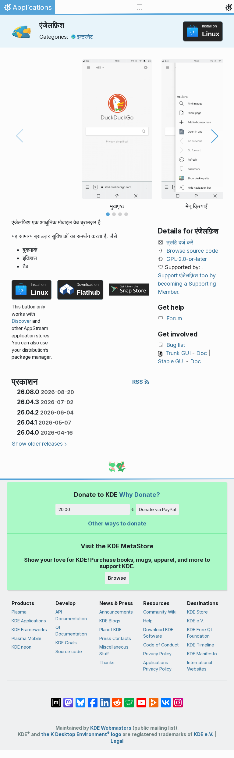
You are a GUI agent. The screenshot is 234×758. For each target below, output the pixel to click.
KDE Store (197, 611)
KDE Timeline (200, 644)
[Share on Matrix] (56, 699)
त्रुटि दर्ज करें (179, 242)
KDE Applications (29, 620)
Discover (21, 321)
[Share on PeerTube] (153, 699)
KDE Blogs (109, 620)
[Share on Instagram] (178, 699)
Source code (68, 651)
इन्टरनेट (85, 37)
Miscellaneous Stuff (114, 650)
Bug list (175, 345)
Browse (117, 578)
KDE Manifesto (202, 653)
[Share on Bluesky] (80, 699)
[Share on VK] (166, 699)
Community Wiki (159, 611)
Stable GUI (171, 361)
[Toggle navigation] (139, 7)
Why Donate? (139, 494)
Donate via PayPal (157, 509)
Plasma (19, 611)
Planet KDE (110, 629)
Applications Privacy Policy (157, 666)
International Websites (199, 666)
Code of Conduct (161, 644)
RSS (138, 382)
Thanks (107, 662)
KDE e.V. (195, 620)
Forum (174, 318)
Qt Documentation (71, 631)
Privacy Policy (157, 653)
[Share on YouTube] (141, 699)
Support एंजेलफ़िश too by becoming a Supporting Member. (187, 283)
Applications (27, 9)
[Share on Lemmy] (129, 699)
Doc (201, 353)
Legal (117, 741)
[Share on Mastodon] (68, 699)
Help (148, 620)
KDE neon (21, 646)
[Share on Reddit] (117, 699)
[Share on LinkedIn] (105, 699)
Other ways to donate (117, 523)
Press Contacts (115, 638)
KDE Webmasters (110, 728)
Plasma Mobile (26, 638)
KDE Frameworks (29, 629)
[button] (108, 214)
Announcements (116, 611)
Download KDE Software (158, 633)
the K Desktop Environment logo (81, 734)
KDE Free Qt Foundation (199, 633)
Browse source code (192, 250)
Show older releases (37, 443)
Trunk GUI (178, 353)
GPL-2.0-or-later (186, 259)
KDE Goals (66, 642)
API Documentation (71, 615)
